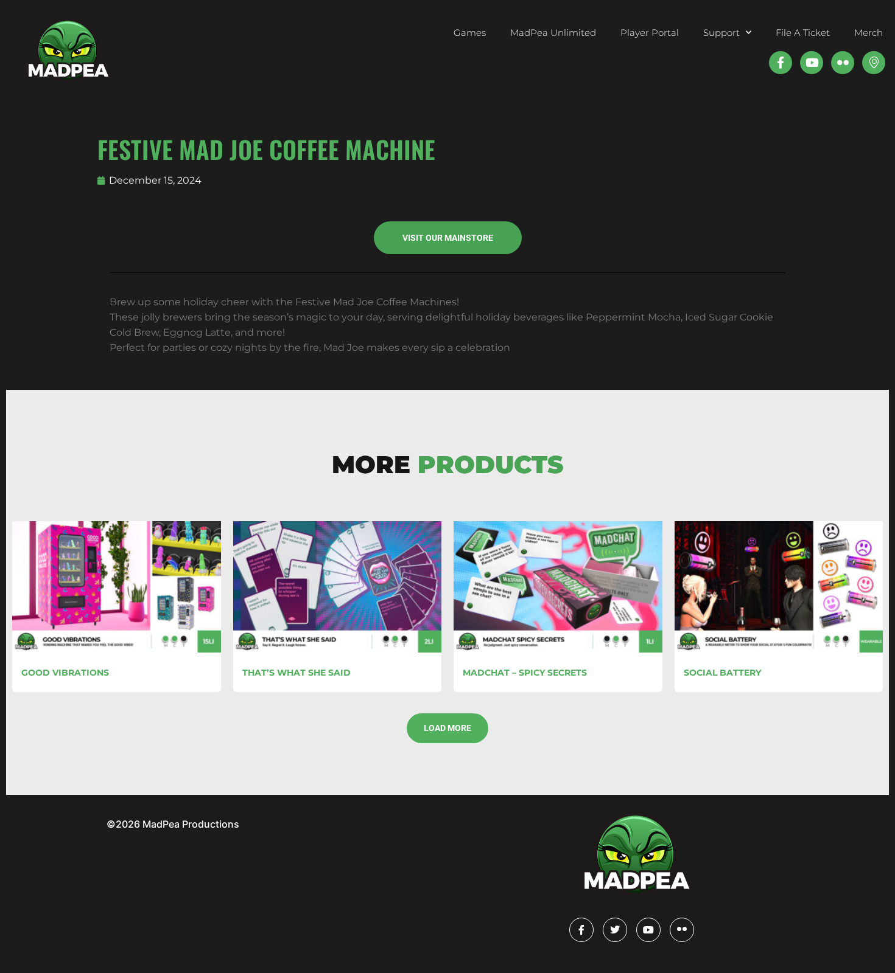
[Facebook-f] (780, 62)
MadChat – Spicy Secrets (525, 672)
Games (470, 32)
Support (721, 32)
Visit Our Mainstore (447, 238)
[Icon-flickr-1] (842, 62)
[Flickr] (682, 930)
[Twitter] (615, 930)
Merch (868, 32)
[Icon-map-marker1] (873, 62)
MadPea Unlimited (553, 32)
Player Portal (649, 32)
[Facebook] (581, 930)
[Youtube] (811, 62)
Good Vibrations (65, 672)
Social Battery (722, 672)
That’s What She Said (296, 672)
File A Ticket (803, 32)
